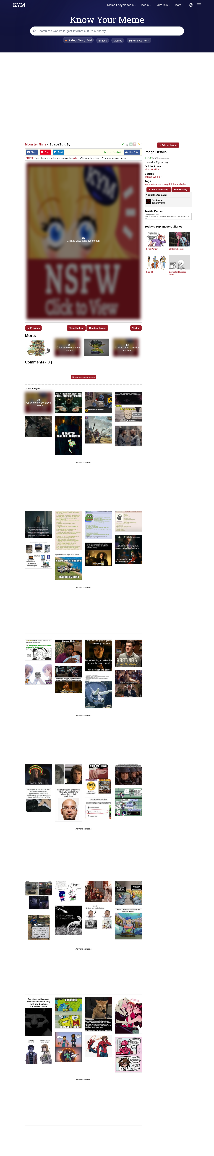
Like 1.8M (133, 152)
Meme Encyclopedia (120, 5)
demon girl (164, 184)
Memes (117, 40)
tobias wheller (179, 184)
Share (33, 152)
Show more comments (83, 377)
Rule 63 (149, 272)
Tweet (59, 152)
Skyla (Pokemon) (176, 249)
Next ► (136, 328)
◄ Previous (33, 328)
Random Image (97, 328)
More (178, 5)
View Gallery (76, 328)
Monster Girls (35, 144)
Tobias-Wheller (153, 177)
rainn (154, 184)
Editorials (161, 5)
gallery (75, 158)
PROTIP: (30, 158)
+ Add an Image (168, 145)
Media (144, 5)
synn (147, 184)
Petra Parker (152, 249)
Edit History (180, 189)
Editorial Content (139, 40)
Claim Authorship (158, 189)
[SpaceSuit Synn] (83, 241)
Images (102, 40)
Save (46, 152)
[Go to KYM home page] (19, 5)
